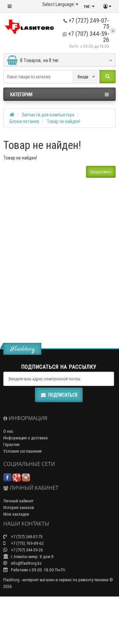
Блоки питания (24, 121)
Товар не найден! (63, 121)
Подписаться (62, 395)
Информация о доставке (25, 438)
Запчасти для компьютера (48, 115)
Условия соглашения (22, 451)
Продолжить (100, 171)
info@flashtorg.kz (26, 563)
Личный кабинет (18, 501)
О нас (8, 431)
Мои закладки (16, 514)
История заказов (18, 507)
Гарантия (11, 444)
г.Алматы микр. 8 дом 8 (32, 556)
